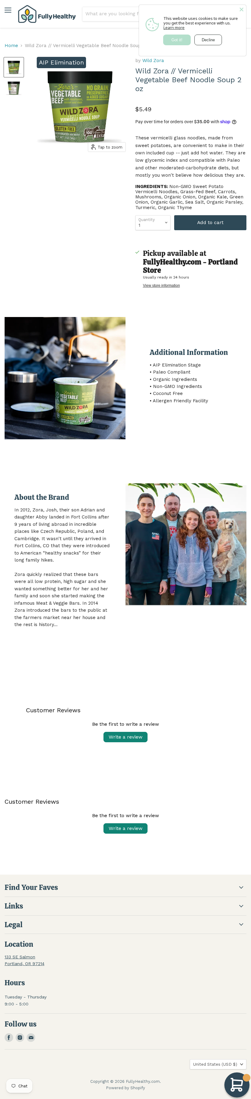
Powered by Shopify (125, 1088)
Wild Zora (153, 60)
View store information (161, 285)
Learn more (174, 27)
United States (215, 1064)
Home (11, 45)
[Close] (241, 9)
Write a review (125, 737)
